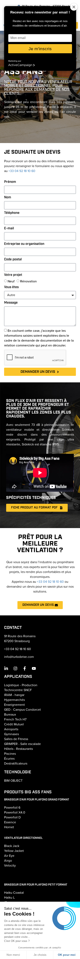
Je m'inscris (40, 48)
